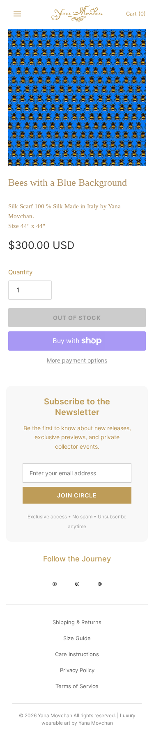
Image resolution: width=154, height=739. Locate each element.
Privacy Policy (77, 670)
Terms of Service (77, 686)
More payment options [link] (77, 360)
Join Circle (77, 495)
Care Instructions (77, 654)
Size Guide (77, 638)
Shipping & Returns (77, 622)
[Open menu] (17, 14)
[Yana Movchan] (77, 14)
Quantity (20, 272)
